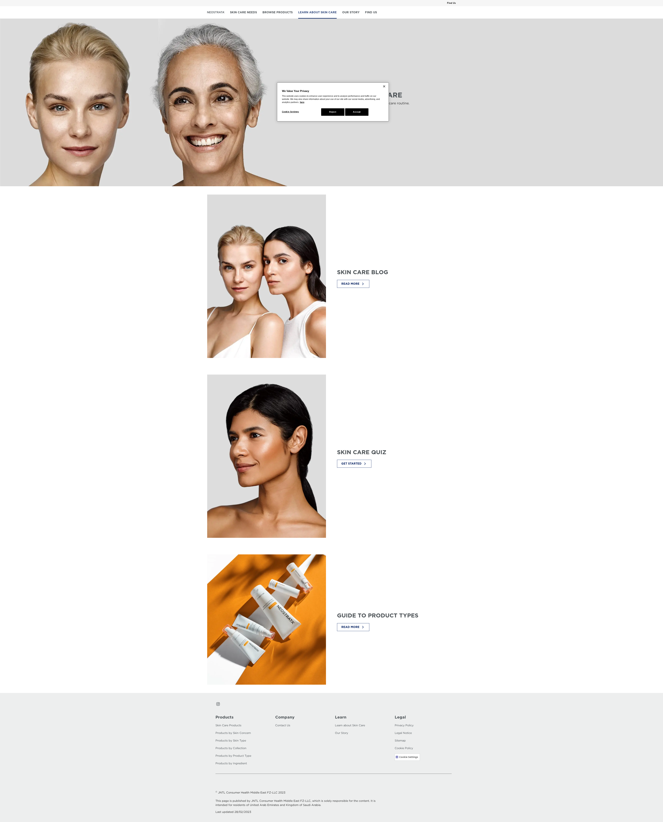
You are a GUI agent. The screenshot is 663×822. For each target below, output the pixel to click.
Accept (357, 112)
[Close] (384, 86)
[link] (451, 3)
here (302, 102)
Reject (332, 112)
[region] (333, 102)
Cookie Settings (408, 757)
